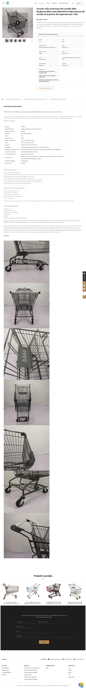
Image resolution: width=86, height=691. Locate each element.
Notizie (69, 672)
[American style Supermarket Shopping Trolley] (17, 23)
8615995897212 (68, 659)
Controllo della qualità (6, 672)
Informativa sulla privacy (63, 685)
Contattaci (4, 674)
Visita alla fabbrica (64, 3)
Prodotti (41, 3)
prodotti (70, 670)
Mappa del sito (71, 677)
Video (48, 3)
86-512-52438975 (79, 659)
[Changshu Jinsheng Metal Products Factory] (8, 3)
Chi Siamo (54, 3)
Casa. (35, 3)
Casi (69, 674)
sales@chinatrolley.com (55, 659)
